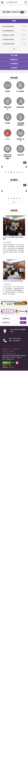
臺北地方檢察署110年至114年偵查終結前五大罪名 (11, 198)
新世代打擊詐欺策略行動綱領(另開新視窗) (14, 172)
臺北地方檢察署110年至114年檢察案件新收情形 (16, 198)
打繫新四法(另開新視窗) (8, 172)
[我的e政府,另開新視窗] (13, 363)
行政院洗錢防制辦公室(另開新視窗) (16, 172)
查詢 (25, 2)
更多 (14, 49)
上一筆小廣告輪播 (1, 303)
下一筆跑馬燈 (25, 13)
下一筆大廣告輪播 (26, 166)
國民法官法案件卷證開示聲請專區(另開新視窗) (11, 172)
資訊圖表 (14, 180)
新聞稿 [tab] (14, 21)
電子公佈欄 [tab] (14, 55)
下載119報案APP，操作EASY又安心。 (12, 12)
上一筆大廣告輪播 (1, 166)
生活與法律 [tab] (14, 67)
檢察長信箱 (4, 351)
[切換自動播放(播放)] (22, 12)
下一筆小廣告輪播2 (26, 311)
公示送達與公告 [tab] (14, 63)
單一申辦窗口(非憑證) (15, 349)
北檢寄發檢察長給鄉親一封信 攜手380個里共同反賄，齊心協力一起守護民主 (9, 43)
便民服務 (14, 78)
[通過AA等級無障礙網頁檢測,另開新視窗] (6, 363)
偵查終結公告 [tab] (14, 59)
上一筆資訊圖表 (1, 191)
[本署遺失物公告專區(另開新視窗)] (20, 311)
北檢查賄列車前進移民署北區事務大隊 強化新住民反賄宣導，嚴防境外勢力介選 (9, 39)
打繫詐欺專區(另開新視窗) (5, 172)
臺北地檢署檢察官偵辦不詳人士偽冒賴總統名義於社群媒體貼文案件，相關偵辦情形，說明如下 (9, 30)
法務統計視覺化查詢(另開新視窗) (19, 172)
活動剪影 (14, 211)
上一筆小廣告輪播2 (1, 311)
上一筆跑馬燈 (25, 11)
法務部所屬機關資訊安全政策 (8, 353)
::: (1, 6)
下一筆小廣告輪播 (26, 303)
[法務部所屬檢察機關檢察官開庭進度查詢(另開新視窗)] (7, 303)
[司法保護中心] (7, 311)
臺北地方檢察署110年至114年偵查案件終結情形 (14, 198)
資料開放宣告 (12, 351)
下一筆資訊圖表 (26, 191)
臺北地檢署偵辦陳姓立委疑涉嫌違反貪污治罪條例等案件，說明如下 (9, 26)
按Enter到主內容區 (6, 1)
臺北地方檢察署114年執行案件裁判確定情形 (19, 198)
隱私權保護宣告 (5, 349)
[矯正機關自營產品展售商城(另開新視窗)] (20, 303)
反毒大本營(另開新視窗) (22, 172)
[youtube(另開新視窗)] (17, 363)
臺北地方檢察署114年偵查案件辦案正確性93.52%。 (8, 198)
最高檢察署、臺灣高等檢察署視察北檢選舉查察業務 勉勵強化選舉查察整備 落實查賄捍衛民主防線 (9, 35)
